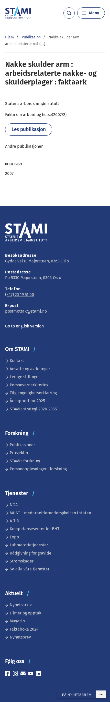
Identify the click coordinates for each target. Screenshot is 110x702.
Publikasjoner (22, 444)
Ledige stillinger (25, 376)
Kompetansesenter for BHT (34, 528)
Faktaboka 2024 (24, 629)
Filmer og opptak (25, 613)
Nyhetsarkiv (21, 604)
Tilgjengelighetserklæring (33, 392)
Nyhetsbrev (20, 637)
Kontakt (17, 360)
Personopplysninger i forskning (38, 468)
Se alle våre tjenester (29, 569)
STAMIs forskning (25, 461)
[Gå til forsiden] (18, 17)
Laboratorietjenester (29, 545)
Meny (94, 12)
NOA (14, 504)
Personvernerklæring (29, 384)
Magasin (17, 621)
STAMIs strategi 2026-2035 (33, 409)
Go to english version (24, 326)
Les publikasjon (29, 129)
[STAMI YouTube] (32, 674)
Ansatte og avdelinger (30, 368)
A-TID (14, 520)
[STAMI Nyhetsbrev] (24, 674)
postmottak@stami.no (26, 311)
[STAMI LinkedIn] (39, 674)
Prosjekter (19, 452)
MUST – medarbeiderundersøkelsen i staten (50, 512)
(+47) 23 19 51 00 (19, 294)
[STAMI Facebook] (9, 674)
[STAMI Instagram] (16, 674)
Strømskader (22, 561)
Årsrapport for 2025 (27, 400)
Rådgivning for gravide (30, 553)
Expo (14, 537)
